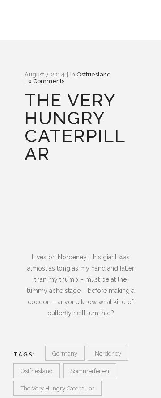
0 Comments (46, 81)
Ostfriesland (93, 74)
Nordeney (108, 353)
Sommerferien (89, 371)
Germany (64, 353)
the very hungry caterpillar (57, 388)
